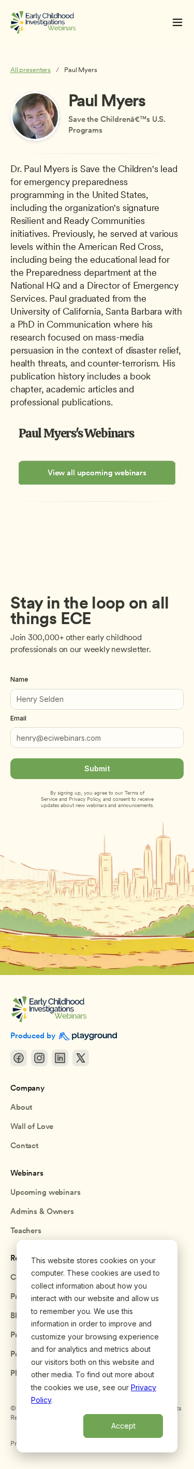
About (21, 1107)
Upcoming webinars (45, 1192)
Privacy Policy (84, 799)
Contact (24, 1145)
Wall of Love (31, 1126)
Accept (123, 1425)
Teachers (25, 1230)
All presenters (30, 70)
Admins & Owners (42, 1211)
